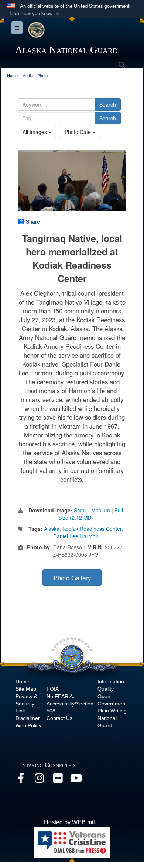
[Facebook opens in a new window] (20, 780)
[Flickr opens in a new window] (57, 780)
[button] (34, 13)
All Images (35, 131)
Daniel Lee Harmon (76, 536)
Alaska (51, 528)
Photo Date (78, 131)
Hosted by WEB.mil (69, 822)
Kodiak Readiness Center (91, 528)
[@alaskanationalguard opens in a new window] (39, 780)
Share (33, 221)
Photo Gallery (72, 577)
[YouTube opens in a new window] (76, 780)
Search (107, 104)
